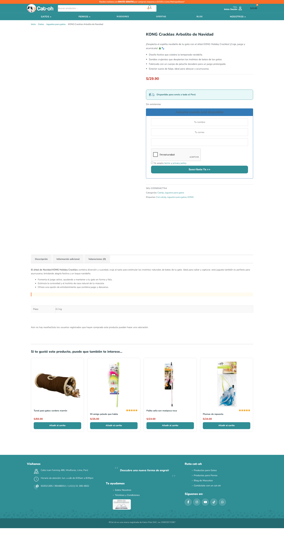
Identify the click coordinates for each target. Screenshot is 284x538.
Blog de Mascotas (203, 480)
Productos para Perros (205, 475)
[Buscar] (152, 8)
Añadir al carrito (57, 425)
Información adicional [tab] (68, 259)
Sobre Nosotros (123, 490)
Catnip (160, 192)
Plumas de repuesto (213, 414)
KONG (191, 197)
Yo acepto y (169, 163)
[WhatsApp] (222, 502)
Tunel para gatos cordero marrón (50, 410)
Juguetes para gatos (56, 24)
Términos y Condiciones (127, 495)
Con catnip (161, 197)
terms (167, 163)
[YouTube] (205, 502)
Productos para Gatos (205, 470)
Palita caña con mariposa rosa (161, 410)
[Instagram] (196, 502)
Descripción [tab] (41, 259)
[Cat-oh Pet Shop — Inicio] (40, 8)
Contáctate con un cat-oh (207, 485)
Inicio (33, 24)
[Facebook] (188, 502)
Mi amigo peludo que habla (104, 414)
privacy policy (179, 163)
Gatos (41, 24)
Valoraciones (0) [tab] (97, 259)
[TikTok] (213, 502)
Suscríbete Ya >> (199, 169)
